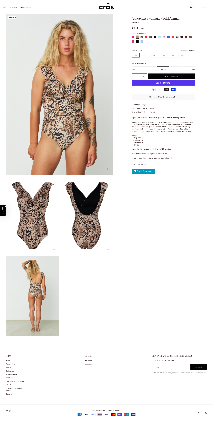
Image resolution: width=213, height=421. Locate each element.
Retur (8, 360)
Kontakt (9, 367)
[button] (3, 210)
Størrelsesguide (188, 51)
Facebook (89, 360)
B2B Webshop (11, 378)
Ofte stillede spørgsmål (15, 381)
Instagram (89, 364)
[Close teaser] (5, 206)
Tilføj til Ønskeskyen (144, 171)
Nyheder (13, 7)
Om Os (8, 385)
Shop (5, 7)
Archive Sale (25, 7)
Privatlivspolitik (11, 374)
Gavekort (9, 394)
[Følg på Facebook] (199, 413)
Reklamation (10, 364)
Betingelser (10, 371)
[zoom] (107, 169)
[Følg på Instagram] (206, 413)
